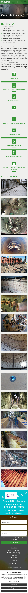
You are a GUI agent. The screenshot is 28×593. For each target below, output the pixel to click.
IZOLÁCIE (14, 555)
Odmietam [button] (14, 591)
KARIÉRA (14, 557)
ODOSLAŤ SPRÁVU (14, 542)
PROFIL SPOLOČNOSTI (14, 550)
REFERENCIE (15, 559)
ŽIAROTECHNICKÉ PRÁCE (14, 552)
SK (18, 2)
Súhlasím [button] (14, 584)
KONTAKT (14, 560)
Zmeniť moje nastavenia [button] (14, 588)
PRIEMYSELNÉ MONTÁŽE (15, 554)
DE (22, 2)
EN (20, 2)
